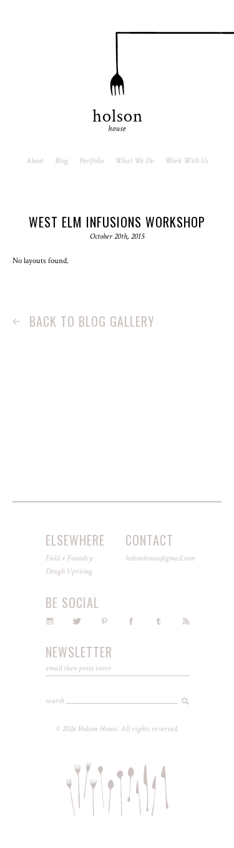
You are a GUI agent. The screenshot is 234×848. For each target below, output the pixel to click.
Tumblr (158, 621)
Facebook (131, 621)
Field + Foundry (69, 558)
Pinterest (104, 621)
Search (55, 701)
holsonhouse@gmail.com (160, 558)
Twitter (76, 621)
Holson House (117, 82)
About (35, 161)
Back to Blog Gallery (83, 321)
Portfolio (91, 161)
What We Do (134, 161)
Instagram (50, 621)
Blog (61, 161)
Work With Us (186, 161)
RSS (186, 621)
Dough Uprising (69, 571)
